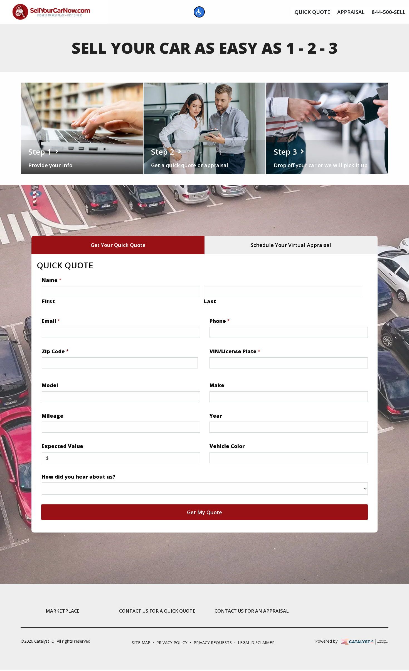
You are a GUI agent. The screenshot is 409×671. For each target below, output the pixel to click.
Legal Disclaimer (256, 642)
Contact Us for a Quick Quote (157, 610)
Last (210, 301)
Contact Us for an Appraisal (252, 610)
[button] (199, 12)
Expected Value (62, 446)
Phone (220, 321)
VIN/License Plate (235, 351)
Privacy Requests (213, 642)
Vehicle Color (227, 446)
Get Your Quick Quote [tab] (118, 244)
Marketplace (63, 610)
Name (51, 280)
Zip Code (55, 351)
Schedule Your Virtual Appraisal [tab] (291, 244)
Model (50, 385)
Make (217, 385)
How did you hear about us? (78, 476)
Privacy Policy (172, 642)
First (48, 301)
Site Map (141, 642)
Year (216, 415)
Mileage (52, 415)
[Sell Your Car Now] (51, 11)
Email (51, 321)
